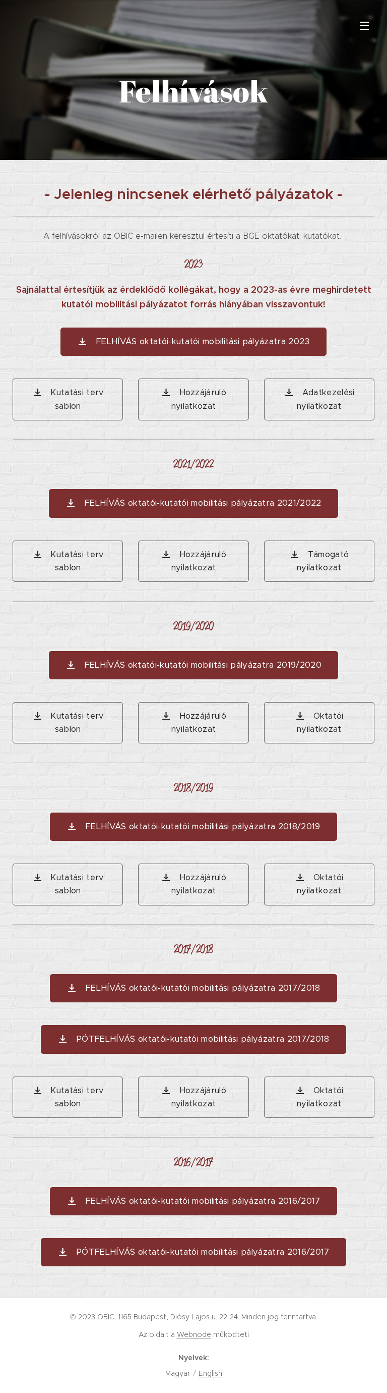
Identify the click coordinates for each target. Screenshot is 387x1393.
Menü (364, 25)
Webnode (194, 1334)
